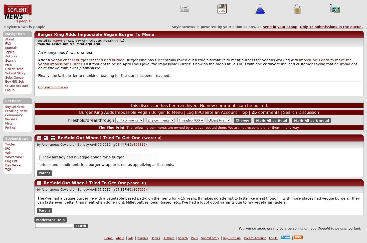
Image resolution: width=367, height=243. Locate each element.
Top (244, 112)
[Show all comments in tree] (53, 138)
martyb (57, 40)
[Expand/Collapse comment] (39, 138)
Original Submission (53, 87)
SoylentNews (17, 14)
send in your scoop (280, 27)
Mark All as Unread (311, 120)
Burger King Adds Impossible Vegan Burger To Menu (95, 34)
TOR (8, 169)
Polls (8, 65)
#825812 (138, 144)
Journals (11, 48)
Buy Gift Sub (14, 81)
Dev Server (13, 165)
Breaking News (16, 111)
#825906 (138, 189)
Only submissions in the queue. (331, 27)
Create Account (16, 86)
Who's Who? (14, 157)
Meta (8, 123)
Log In (10, 90)
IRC (7, 148)
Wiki (8, 153)
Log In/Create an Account (211, 112)
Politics (10, 127)
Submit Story (15, 73)
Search (10, 60)
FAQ (8, 43)
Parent (44, 173)
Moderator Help (50, 220)
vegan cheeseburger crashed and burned (88, 60)
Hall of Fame (14, 69)
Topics (9, 52)
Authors (11, 56)
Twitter (10, 144)
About (9, 39)
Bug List (11, 161)
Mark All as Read (271, 120)
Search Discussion (301, 112)
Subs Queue (14, 77)
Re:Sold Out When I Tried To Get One (99, 137)
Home (108, 238)
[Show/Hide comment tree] (46, 138)
